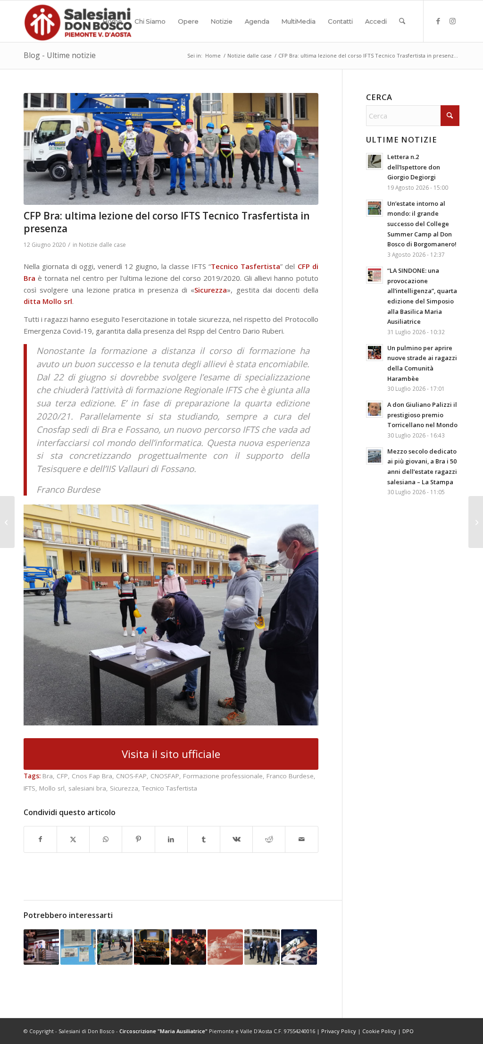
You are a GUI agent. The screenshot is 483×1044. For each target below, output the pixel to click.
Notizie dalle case (102, 245)
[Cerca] (402, 21)
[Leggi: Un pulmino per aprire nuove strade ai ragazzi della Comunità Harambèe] (374, 352)
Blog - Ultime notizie (60, 55)
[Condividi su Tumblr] (204, 839)
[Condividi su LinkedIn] (171, 839)
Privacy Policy (338, 1031)
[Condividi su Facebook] (40, 839)
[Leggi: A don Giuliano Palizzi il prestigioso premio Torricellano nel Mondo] (374, 409)
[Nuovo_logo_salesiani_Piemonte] (78, 21)
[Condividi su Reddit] (269, 839)
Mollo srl (52, 788)
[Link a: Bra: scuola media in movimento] (78, 947)
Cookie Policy (379, 1031)
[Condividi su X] (73, 839)
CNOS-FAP (131, 776)
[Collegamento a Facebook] (438, 21)
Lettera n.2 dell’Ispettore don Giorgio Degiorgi (413, 166)
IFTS (29, 788)
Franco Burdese (290, 776)
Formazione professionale (223, 776)
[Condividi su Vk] (236, 839)
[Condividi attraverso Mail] (301, 839)
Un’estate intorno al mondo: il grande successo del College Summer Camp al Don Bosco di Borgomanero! (422, 224)
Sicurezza (124, 788)
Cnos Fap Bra (92, 776)
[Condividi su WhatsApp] (106, 839)
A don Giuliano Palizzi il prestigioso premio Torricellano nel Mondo (422, 414)
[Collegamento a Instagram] (452, 21)
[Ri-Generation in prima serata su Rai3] (7, 522)
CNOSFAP (164, 776)
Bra (47, 776)
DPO (408, 1031)
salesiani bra (87, 788)
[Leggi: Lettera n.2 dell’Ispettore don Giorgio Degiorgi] (374, 161)
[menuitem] (112, 21)
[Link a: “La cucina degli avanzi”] (298, 947)
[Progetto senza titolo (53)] (171, 149)
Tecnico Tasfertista (169, 788)
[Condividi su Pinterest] (138, 839)
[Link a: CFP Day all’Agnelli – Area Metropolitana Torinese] (115, 947)
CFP (62, 776)
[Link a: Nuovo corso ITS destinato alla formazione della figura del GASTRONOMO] (225, 947)
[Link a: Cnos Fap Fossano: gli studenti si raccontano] (41, 947)
